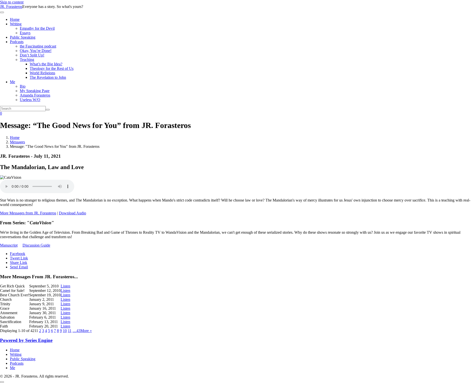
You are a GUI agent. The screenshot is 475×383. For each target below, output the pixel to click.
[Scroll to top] (2, 382)
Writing (16, 24)
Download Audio (72, 213)
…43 (76, 331)
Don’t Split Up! (32, 55)
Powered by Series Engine (26, 340)
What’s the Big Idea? (46, 64)
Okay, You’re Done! (35, 51)
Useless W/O (30, 100)
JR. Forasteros (11, 6)
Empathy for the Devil (37, 28)
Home (15, 19)
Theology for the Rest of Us (51, 68)
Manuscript (9, 245)
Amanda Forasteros (35, 95)
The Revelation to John (48, 77)
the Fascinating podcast (38, 46)
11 (69, 331)
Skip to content (12, 2)
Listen (65, 286)
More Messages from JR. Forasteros (28, 213)
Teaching (27, 59)
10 (65, 331)
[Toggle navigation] (2, 12)
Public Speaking (22, 37)
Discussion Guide (36, 245)
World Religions (42, 73)
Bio (22, 86)
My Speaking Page (34, 91)
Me (12, 82)
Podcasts (17, 42)
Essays (25, 33)
